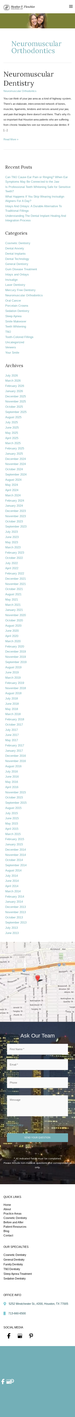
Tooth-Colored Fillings (19, 337)
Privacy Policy (15, 1124)
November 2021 (15, 584)
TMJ (8, 331)
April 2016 (11, 787)
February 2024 (14, 500)
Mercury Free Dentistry (20, 290)
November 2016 (15, 761)
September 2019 (16, 662)
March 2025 (13, 443)
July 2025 (11, 422)
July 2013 (11, 927)
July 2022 (11, 563)
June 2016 (12, 776)
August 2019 (13, 667)
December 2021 (15, 578)
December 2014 (15, 849)
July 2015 (11, 813)
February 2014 (14, 896)
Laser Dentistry (15, 285)
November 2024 (15, 464)
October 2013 (14, 917)
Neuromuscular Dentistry (28, 79)
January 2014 (14, 901)
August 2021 (13, 594)
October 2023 (14, 521)
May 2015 (11, 823)
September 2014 (16, 865)
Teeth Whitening (15, 326)
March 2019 (13, 677)
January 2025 (14, 453)
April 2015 (11, 828)
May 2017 (11, 740)
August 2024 (13, 479)
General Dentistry (16, 264)
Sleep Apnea (13, 316)
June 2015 (12, 818)
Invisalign (11, 279)
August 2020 (13, 625)
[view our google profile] (20, 1336)
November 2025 (15, 401)
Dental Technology (17, 259)
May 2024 (11, 485)
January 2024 (14, 505)
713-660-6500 (17, 1313)
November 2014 (15, 855)
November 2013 (15, 912)
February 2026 (14, 386)
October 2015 (14, 797)
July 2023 (11, 531)
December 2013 (15, 907)
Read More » (10, 140)
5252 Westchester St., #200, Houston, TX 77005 (38, 1303)
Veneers (10, 347)
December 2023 (15, 511)
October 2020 (14, 620)
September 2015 (16, 802)
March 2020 (13, 641)
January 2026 (14, 391)
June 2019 (12, 672)
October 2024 (14, 469)
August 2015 (13, 808)
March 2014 (13, 891)
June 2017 (12, 735)
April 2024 (11, 490)
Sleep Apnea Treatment (17, 1273)
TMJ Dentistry (11, 1269)
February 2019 (14, 683)
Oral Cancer (13, 300)
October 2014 (14, 860)
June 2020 (12, 630)
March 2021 (13, 604)
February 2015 (14, 839)
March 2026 (13, 380)
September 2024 (16, 474)
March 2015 (13, 834)
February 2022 (14, 573)
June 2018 (12, 703)
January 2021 (14, 610)
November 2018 (15, 688)
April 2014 (11, 886)
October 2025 (14, 406)
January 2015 (14, 844)
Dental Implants (15, 253)
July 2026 (11, 375)
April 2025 (11, 438)
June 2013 (12, 933)
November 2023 (15, 516)
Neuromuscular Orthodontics (19, 90)
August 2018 (13, 693)
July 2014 (11, 875)
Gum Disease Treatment (21, 269)
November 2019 (15, 656)
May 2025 (11, 433)
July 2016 (11, 771)
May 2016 (11, 782)
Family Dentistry (13, 1264)
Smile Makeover (15, 321)
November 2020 (15, 615)
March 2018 (13, 714)
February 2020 (14, 646)
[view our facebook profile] (8, 1336)
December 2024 (15, 459)
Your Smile (12, 352)
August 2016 (13, 766)
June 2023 (12, 537)
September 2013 (16, 922)
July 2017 (11, 730)
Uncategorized (14, 342)
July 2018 (11, 698)
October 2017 (14, 724)
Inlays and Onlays (17, 274)
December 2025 (15, 396)
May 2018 (11, 709)
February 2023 (14, 552)
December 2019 (15, 651)
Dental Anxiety (14, 248)
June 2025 (12, 427)
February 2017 (14, 745)
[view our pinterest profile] (31, 1336)
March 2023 (13, 547)
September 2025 (16, 412)
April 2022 (11, 568)
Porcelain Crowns (16, 305)
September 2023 (16, 526)
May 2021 (11, 599)
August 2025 (13, 417)
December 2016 (15, 755)
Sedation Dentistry (17, 311)
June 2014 (12, 880)
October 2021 (14, 589)
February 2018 (14, 719)
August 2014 (13, 870)
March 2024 (13, 495)
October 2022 (14, 558)
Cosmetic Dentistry (17, 243)
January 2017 (14, 750)
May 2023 (11, 542)
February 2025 (14, 448)
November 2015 (15, 792)
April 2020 (11, 636)
